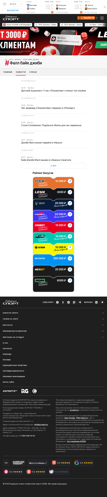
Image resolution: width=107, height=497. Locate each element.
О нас (5, 343)
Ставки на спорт (10, 319)
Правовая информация (14, 377)
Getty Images (69, 418)
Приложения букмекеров (15, 331)
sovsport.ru (74, 410)
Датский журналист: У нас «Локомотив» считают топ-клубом (53, 90)
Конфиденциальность (13, 371)
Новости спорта (10, 313)
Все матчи (13, 10)
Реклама (7, 360)
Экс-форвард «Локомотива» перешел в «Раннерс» (48, 107)
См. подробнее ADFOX (76, 441)
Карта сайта (8, 382)
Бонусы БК (8, 325)
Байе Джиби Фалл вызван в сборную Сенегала (46, 159)
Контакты (7, 349)
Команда (7, 354)
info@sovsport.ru (41, 424)
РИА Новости (82, 418)
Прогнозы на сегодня (13, 337)
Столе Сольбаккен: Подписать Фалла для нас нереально (51, 125)
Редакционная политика (15, 365)
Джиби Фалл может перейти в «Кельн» (41, 142)
